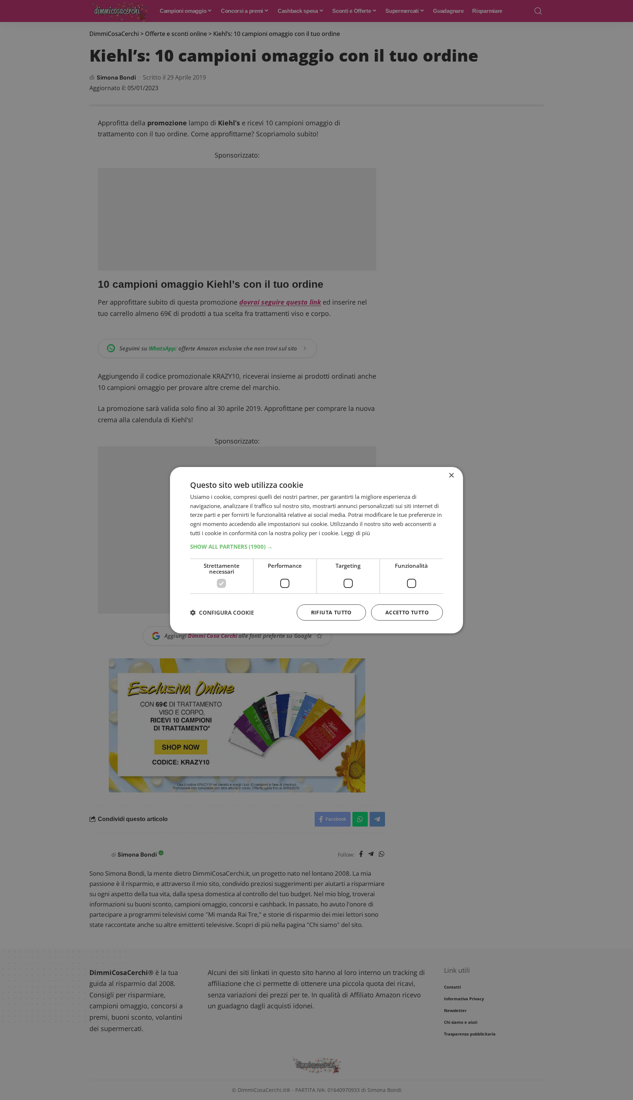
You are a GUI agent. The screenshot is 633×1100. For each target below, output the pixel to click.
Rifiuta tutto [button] (331, 612)
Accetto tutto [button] (407, 612)
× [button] (451, 475)
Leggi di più (355, 533)
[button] (316, 546)
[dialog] (316, 550)
